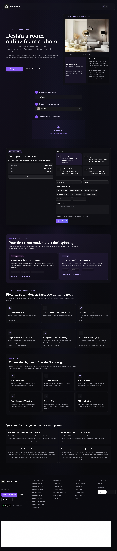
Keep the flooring (62, 190)
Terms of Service (110, 515)
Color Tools (78, 489)
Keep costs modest (91, 190)
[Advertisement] (56, 534)
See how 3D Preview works (71, 274)
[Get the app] (103, 6)
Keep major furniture (76, 190)
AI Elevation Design (37, 498)
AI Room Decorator (37, 489)
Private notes (72, 210)
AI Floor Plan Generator (39, 501)
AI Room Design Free (38, 487)
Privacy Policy (99, 515)
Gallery (22, 494)
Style (84, 179)
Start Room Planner (9, 494)
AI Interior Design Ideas (39, 504)
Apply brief (63, 221)
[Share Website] (106, 6)
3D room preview (58, 489)
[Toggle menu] (110, 7)
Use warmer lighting (79, 199)
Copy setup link (32, 177)
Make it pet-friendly (77, 194)
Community (56, 484)
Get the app (7, 500)
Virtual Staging (57, 487)
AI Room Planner (37, 484)
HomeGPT (99, 484)
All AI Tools (56, 498)
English (101, 492)
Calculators (78, 487)
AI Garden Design (37, 507)
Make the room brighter (63, 199)
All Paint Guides (79, 492)
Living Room (41, 97)
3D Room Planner (80, 484)
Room (57, 179)
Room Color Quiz (80, 495)
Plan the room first (35, 69)
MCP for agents (58, 495)
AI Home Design (36, 492)
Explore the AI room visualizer (21, 276)
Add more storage (91, 194)
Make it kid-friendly (62, 194)
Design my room (16, 69)
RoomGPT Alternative (59, 492)
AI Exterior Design (37, 495)
